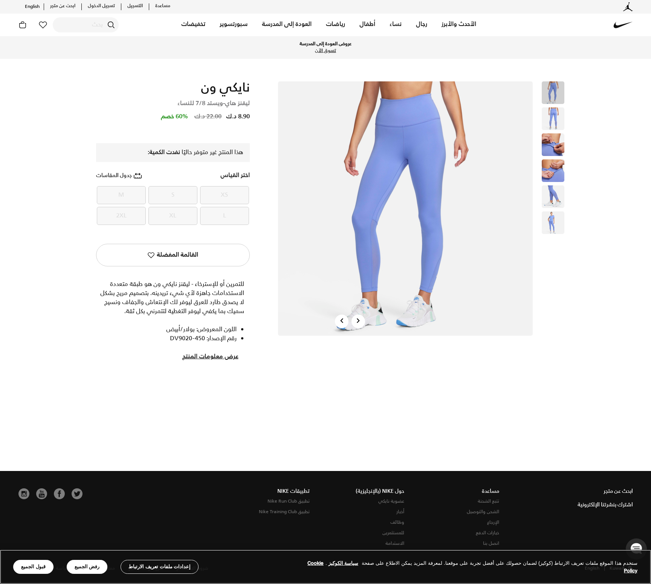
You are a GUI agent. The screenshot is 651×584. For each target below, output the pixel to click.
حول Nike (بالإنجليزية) (380, 491)
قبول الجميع (33, 566)
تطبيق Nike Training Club (284, 511)
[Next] (358, 321)
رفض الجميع (87, 566)
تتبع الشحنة (488, 501)
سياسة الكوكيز (343, 563)
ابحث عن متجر (62, 6)
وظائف (397, 522)
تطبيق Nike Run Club (288, 501)
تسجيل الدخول (101, 6)
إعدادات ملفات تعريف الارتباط (159, 566)
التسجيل (135, 6)
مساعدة (162, 6)
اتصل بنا (491, 543)
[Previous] (341, 321)
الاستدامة (394, 543)
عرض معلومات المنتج (210, 356)
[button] (459, 25)
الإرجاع (493, 522)
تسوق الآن (325, 50)
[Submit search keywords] (111, 24)
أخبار (400, 511)
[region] (325, 567)
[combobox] (86, 24)
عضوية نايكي (391, 501)
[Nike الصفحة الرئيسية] (623, 24)
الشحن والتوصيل (483, 511)
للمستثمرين (393, 533)
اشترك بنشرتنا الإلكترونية (605, 504)
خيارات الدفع (487, 533)
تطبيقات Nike (293, 491)
